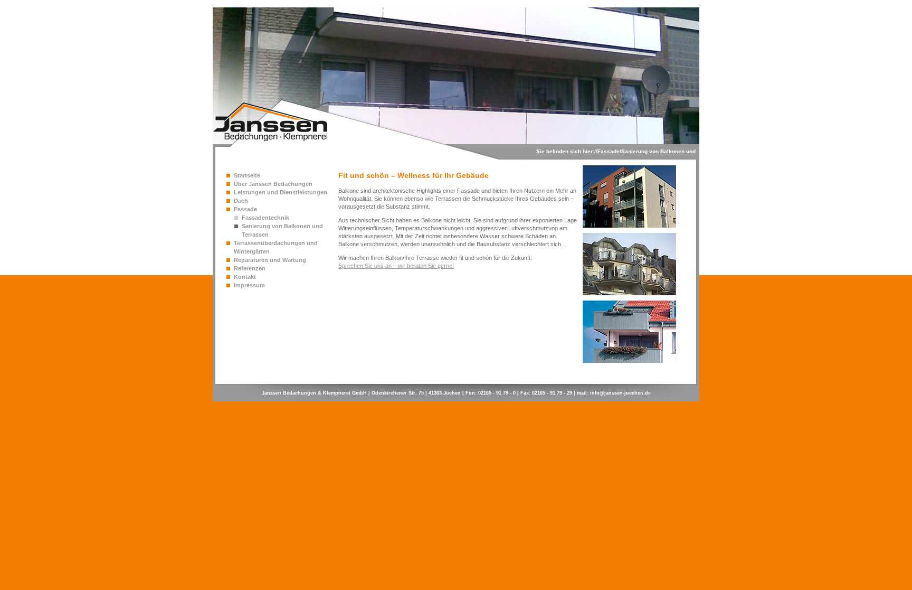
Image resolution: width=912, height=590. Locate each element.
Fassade (608, 151)
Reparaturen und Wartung (270, 260)
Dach (241, 201)
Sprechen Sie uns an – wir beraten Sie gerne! (396, 266)
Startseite (247, 175)
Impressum (249, 285)
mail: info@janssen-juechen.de (614, 393)
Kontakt (245, 277)
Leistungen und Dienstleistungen (280, 192)
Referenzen (249, 268)
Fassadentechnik (265, 217)
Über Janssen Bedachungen (273, 184)
